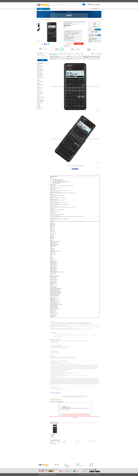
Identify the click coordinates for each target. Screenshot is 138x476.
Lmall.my (90, 464)
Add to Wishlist (53, 437)
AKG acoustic (39, 67)
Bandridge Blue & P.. (40, 74)
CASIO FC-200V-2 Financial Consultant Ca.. (55, 434)
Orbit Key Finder (40, 88)
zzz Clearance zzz (40, 108)
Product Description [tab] (53, 53)
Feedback (77, 464)
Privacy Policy (67, 466)
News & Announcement (80, 465)
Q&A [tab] (65, 53)
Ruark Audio (39, 94)
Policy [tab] (82, 53)
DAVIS (94, 26)
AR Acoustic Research (41, 69)
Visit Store (98, 29)
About (65, 463)
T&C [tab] (73, 53)
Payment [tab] (77, 53)
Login (94, 4)
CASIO (70, 56)
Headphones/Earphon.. (41, 84)
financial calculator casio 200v (55, 441)
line (76, 441)
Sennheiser (39, 98)
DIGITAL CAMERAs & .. (41, 81)
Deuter (39, 80)
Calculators (49, 19)
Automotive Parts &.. (40, 73)
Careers (65, 464)
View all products (78, 49)
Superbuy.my (91, 465)
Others (39, 90)
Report (99, 53)
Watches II (39, 105)
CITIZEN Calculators (40, 77)
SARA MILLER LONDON (41, 97)
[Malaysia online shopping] (44, 5)
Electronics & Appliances (41, 19)
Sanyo (38, 95)
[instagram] (91, 469)
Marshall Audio (40, 87)
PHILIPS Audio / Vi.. (40, 91)
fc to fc (64, 441)
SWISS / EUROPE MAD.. (41, 101)
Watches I (39, 104)
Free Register (97, 4)
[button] (38, 22)
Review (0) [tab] (61, 53)
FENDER (38, 83)
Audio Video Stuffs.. (40, 70)
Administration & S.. (40, 66)
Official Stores (97, 8)
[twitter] (93, 469)
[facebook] (89, 469)
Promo (92, 8)
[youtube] (95, 469)
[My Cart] (88, 4)
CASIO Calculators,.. (40, 76)
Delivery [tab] (69, 53)
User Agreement (67, 465)
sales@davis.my (67, 406)
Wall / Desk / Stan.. (40, 102)
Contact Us (78, 463)
